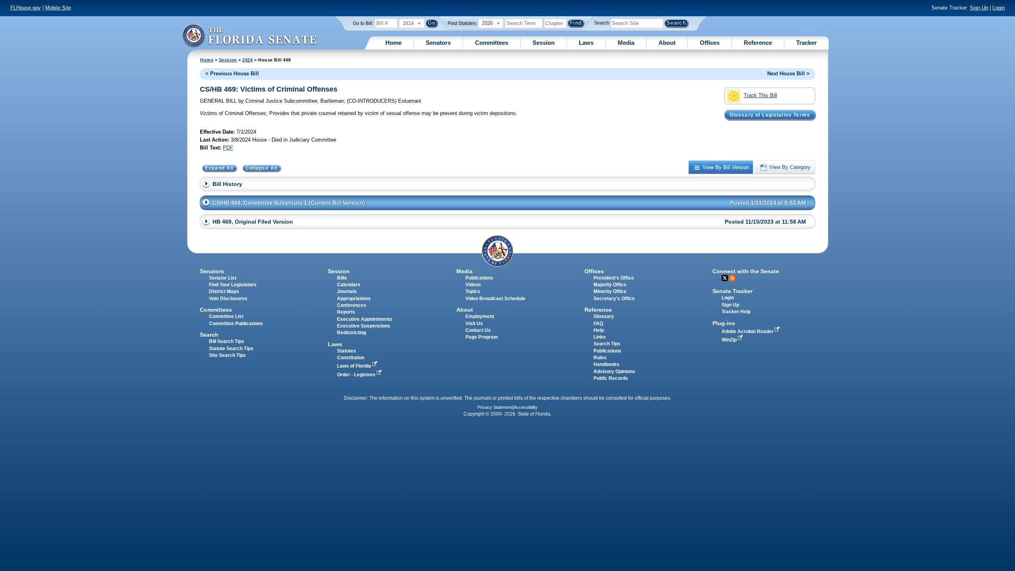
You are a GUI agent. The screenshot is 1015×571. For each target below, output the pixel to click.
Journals (347, 291)
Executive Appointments (365, 319)
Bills (342, 278)
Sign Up (979, 8)
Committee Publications (236, 323)
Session (543, 42)
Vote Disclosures (228, 298)
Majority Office (610, 284)
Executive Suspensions (363, 326)
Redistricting (351, 332)
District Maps (224, 291)
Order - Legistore (357, 374)
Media (626, 42)
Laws (586, 42)
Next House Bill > (788, 74)
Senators (438, 42)
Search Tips (607, 343)
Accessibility (526, 407)
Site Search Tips (227, 355)
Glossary (604, 316)
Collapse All (261, 168)
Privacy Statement (495, 407)
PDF (228, 148)
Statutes (346, 351)
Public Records (611, 378)
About (667, 42)
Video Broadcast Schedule (495, 298)
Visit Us (474, 323)
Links (600, 337)
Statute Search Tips (231, 348)
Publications (479, 278)
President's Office (614, 278)
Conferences (351, 305)
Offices (710, 42)
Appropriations (354, 298)
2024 (247, 59)
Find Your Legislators (233, 284)
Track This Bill (760, 95)
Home (393, 42)
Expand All (219, 168)
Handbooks (606, 364)
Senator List (222, 278)
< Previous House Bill (232, 74)
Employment (479, 316)
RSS (732, 278)
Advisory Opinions (614, 371)
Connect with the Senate (745, 271)
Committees (491, 42)
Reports (346, 312)
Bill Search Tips (226, 341)
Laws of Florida (354, 366)
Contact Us (478, 330)
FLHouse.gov (25, 8)
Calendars (348, 284)
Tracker (806, 42)
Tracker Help (736, 311)
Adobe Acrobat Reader (748, 331)
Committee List (226, 316)
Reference (758, 42)
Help (599, 330)
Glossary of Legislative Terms (770, 114)
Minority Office (610, 291)
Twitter (725, 278)
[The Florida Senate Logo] (249, 35)
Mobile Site (58, 8)
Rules (600, 357)
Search (601, 23)
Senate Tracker (732, 291)
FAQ (598, 323)
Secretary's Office (614, 298)
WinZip (730, 339)
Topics (472, 291)
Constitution (350, 357)
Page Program (481, 337)
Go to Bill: (363, 23)
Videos (473, 284)
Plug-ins (723, 323)
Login (998, 8)
